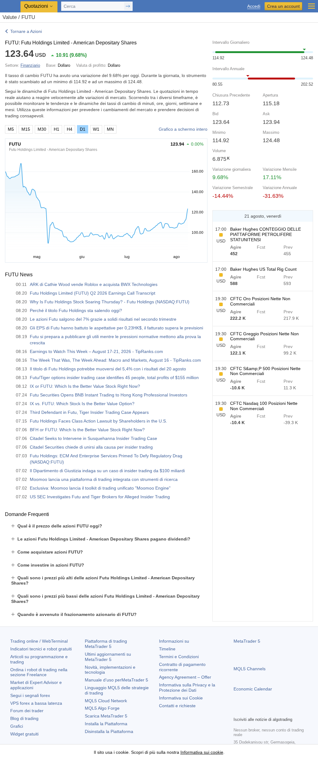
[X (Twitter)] (257, 711)
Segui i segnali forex (30, 695)
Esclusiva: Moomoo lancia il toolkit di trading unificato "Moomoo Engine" (100, 488)
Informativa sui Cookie (181, 697)
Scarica (106, 715)
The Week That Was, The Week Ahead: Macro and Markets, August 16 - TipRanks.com (115, 360)
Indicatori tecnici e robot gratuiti (41, 648)
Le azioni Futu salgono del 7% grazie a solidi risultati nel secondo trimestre (103, 319)
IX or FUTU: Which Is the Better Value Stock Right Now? (85, 386)
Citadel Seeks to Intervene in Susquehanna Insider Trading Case (93, 438)
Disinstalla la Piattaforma (109, 731)
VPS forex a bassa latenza (36, 703)
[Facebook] (237, 711)
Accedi (253, 6)
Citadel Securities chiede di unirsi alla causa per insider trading (91, 447)
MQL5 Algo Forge (102, 708)
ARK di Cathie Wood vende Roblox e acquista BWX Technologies (93, 284)
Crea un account (283, 6)
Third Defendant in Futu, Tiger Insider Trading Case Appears (89, 412)
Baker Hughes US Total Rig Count (263, 269)
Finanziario (30, 65)
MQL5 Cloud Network (106, 700)
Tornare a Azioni (26, 31)
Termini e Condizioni (179, 656)
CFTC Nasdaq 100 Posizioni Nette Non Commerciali (264, 406)
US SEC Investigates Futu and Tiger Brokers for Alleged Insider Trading (100, 496)
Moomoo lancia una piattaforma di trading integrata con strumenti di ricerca (104, 479)
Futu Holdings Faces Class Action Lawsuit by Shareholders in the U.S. (98, 420)
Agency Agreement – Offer (185, 677)
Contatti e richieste (177, 705)
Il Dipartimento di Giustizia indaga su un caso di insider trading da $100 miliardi (107, 470)
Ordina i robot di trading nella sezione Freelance (38, 672)
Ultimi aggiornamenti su (108, 657)
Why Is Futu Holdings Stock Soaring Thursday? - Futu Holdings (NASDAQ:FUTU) (109, 301)
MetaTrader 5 (247, 641)
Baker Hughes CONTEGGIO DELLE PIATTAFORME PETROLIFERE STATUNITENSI (265, 234)
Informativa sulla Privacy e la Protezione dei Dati (187, 687)
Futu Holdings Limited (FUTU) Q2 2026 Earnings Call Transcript (92, 293)
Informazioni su (174, 641)
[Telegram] (247, 711)
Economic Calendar (253, 688)
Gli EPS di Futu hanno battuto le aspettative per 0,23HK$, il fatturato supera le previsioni (116, 327)
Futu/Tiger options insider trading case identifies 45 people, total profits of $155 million (114, 377)
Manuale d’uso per (116, 679)
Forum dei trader (26, 710)
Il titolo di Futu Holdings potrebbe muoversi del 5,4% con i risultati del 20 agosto (108, 368)
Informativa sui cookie (201, 752)
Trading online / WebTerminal (39, 641)
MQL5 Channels (250, 668)
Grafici (16, 726)
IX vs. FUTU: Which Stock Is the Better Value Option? (82, 403)
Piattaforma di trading (106, 644)
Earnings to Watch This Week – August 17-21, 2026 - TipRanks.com (96, 351)
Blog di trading (24, 718)
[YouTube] (267, 711)
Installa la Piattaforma (106, 723)
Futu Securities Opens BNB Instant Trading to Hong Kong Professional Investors (108, 394)
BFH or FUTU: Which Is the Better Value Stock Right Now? (87, 429)
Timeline (167, 648)
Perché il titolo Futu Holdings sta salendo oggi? (76, 310)
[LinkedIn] (277, 711)
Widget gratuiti (24, 733)
